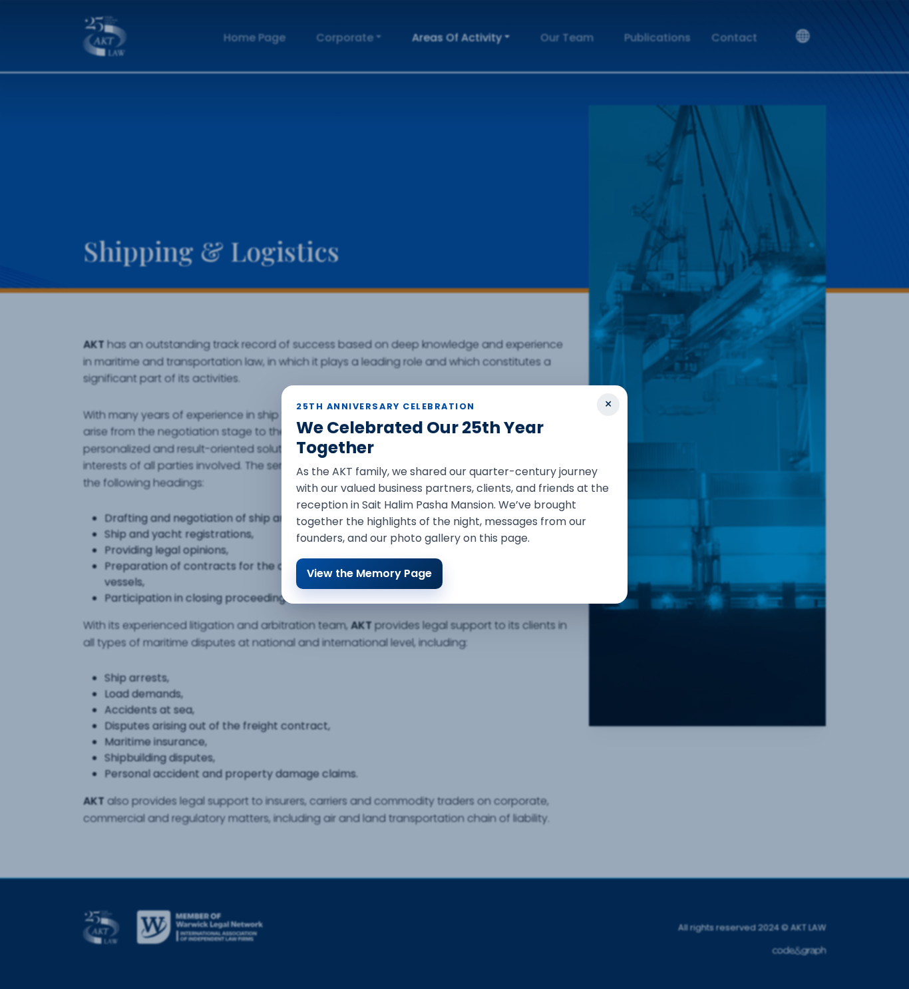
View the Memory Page (369, 573)
